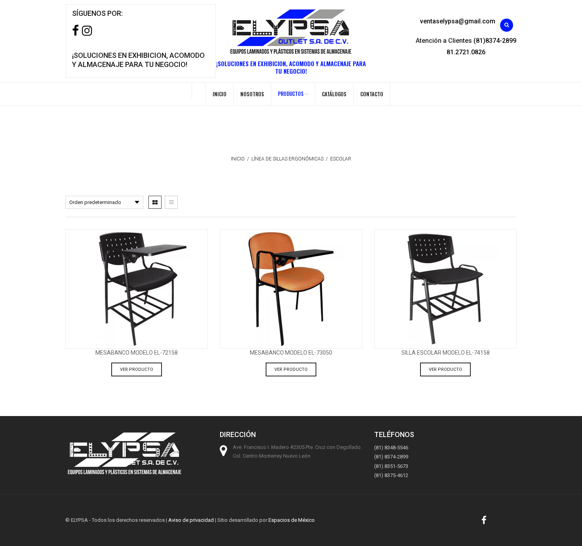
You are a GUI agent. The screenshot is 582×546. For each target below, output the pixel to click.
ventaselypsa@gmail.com (457, 21)
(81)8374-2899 (495, 40)
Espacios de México (291, 520)
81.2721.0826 (466, 52)
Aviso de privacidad (191, 520)
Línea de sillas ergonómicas (287, 159)
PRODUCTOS (291, 93)
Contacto (371, 94)
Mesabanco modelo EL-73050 (291, 352)
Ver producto (136, 369)
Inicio (219, 94)
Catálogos (334, 94)
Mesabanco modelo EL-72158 (136, 352)
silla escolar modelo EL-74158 (445, 352)
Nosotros (252, 94)
